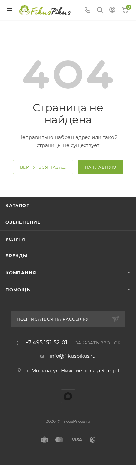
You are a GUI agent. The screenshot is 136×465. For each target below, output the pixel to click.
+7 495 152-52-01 (46, 342)
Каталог (17, 205)
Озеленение (23, 222)
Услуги (15, 239)
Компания (20, 272)
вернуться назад (43, 167)
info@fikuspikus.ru (73, 356)
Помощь (17, 289)
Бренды (16, 255)
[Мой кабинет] (112, 10)
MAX (68, 396)
